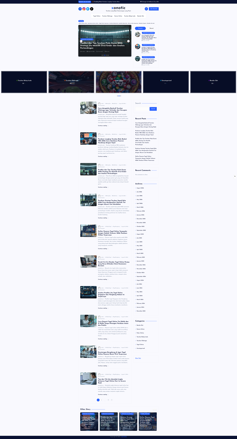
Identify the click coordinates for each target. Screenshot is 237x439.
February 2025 (141, 261)
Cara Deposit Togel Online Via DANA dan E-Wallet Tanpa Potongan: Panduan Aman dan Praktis (113, 327)
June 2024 (139, 291)
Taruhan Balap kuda (129, 19)
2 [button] (103, 58)
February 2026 (141, 215)
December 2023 (141, 314)
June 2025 (139, 245)
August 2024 (140, 284)
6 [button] (108, 58)
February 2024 (141, 307)
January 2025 (140, 264)
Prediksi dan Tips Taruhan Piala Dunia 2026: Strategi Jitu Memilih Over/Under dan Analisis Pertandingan (112, 175)
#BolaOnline (114, 107)
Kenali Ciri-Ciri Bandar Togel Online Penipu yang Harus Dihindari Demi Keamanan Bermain (113, 267)
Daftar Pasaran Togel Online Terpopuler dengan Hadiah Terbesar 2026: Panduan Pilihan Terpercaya (103, 49)
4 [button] (105, 58)
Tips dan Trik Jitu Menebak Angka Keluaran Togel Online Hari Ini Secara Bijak (112, 384)
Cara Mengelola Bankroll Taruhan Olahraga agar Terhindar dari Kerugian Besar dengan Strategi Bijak (112, 114)
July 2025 (139, 241)
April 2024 (140, 299)
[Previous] (154, 413)
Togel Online (96, 19)
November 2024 (141, 272)
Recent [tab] (152, 32)
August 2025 (140, 238)
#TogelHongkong (116, 230)
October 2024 (140, 276)
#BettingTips (108, 107)
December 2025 (141, 222)
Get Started (153, 12)
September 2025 (141, 234)
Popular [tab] (140, 32)
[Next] (156, 413)
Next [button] (128, 45)
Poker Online (24, 84)
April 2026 (140, 207)
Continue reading (102, 129)
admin (84, 55)
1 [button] (102, 58)
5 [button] (106, 58)
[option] (104, 44)
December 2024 (141, 268)
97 (108, 403)
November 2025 (141, 226)
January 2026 (140, 218)
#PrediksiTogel (108, 230)
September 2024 (141, 280)
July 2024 (139, 288)
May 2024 (139, 295)
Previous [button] (81, 45)
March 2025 (140, 257)
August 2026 (140, 191)
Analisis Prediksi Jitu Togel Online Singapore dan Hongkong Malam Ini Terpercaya (111, 298)
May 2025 (139, 249)
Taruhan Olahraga (107, 19)
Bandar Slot (140, 19)
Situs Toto (138, 362)
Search (138, 107)
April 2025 (140, 253)
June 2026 (139, 199)
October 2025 (140, 230)
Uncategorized (214, 84)
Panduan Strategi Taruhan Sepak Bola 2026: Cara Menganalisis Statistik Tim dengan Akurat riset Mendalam (112, 206)
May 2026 (139, 203)
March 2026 (140, 211)
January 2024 (140, 311)
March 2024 (140, 303)
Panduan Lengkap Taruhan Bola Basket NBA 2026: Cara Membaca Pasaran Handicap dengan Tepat (112, 144)
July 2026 (139, 195)
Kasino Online (118, 19)
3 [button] (104, 58)
